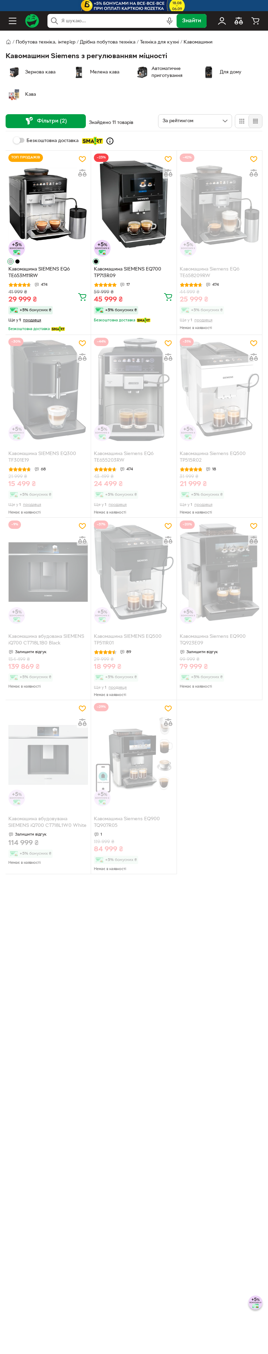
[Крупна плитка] (241, 121)
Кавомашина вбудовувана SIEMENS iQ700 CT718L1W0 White (47, 822)
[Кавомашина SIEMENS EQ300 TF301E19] (48, 389)
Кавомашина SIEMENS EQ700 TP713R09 (127, 272)
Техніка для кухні (159, 42)
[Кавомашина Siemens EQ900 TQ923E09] (219, 572)
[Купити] (82, 296)
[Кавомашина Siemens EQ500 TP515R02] (219, 389)
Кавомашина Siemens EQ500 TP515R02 (213, 457)
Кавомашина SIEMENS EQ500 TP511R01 (128, 639)
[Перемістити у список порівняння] (82, 173)
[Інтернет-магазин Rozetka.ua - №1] (32, 21)
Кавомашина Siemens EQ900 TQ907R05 (127, 822)
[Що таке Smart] (109, 141)
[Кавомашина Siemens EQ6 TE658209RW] (219, 205)
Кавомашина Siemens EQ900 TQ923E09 (213, 639)
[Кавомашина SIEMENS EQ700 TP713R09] (133, 205)
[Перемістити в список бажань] (82, 159)
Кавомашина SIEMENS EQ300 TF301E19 (42, 457)
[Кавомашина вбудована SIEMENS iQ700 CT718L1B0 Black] (48, 572)
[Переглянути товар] (10, 261)
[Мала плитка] (255, 121)
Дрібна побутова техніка (107, 42)
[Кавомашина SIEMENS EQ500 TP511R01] (133, 572)
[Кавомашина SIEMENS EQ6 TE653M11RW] (48, 205)
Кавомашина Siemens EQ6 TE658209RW (209, 272)
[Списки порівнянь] (239, 21)
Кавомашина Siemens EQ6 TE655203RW (124, 457)
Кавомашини (198, 42)
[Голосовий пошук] (170, 21)
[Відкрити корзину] (255, 21)
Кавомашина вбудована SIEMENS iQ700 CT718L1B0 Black (46, 639)
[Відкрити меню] (13, 21)
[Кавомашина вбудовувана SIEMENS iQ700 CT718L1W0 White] (48, 754)
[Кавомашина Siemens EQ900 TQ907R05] (133, 754)
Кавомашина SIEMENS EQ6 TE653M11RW (39, 272)
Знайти (191, 21)
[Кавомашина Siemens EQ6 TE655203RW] (133, 389)
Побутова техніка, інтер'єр (45, 42)
